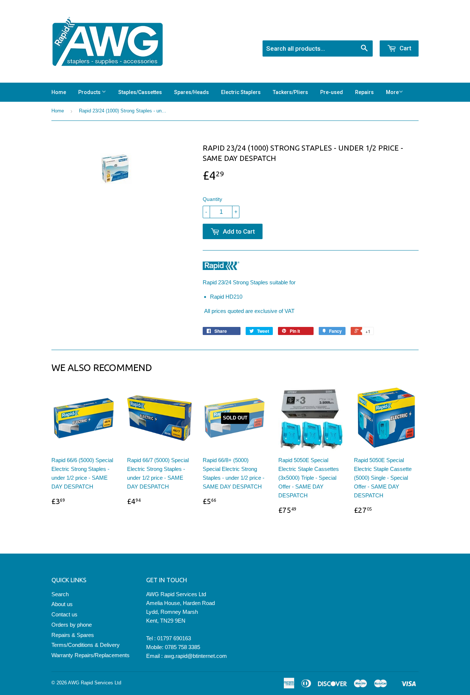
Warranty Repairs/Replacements (90, 655)
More (392, 92)
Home (58, 92)
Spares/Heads (191, 92)
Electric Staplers (241, 92)
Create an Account (398, 30)
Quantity (212, 199)
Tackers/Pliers (290, 92)
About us (62, 604)
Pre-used (331, 92)
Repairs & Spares (72, 635)
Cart (404, 48)
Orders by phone (71, 625)
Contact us (64, 614)
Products (90, 92)
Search (60, 594)
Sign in (358, 30)
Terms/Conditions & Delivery (85, 645)
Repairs (364, 92)
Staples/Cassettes (140, 92)
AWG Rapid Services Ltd (94, 682)
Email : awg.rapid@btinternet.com (186, 656)
